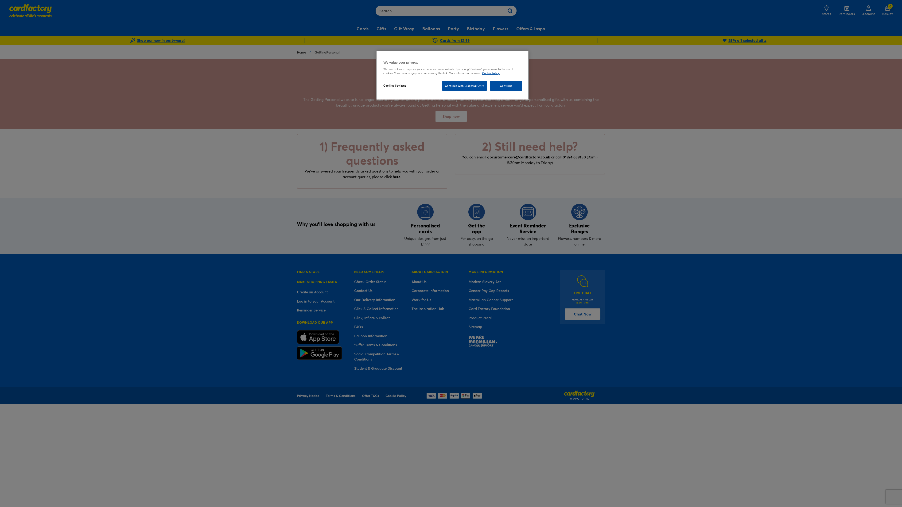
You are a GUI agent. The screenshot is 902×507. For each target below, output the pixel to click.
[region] (452, 75)
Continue (506, 86)
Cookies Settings (394, 85)
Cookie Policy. (491, 73)
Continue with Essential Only (464, 86)
